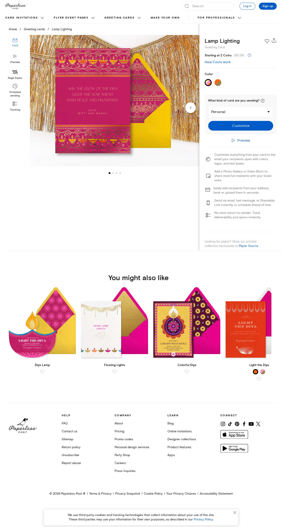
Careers (120, 463)
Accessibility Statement (216, 494)
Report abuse (71, 463)
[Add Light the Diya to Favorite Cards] (259, 378)
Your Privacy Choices (181, 494)
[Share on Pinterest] (237, 424)
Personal (218, 112)
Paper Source (248, 246)
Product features (179, 447)
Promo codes (124, 439)
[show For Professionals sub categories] (239, 18)
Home (13, 29)
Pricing (119, 431)
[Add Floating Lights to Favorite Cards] (114, 371)
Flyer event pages (71, 17)
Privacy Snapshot (127, 494)
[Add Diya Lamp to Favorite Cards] (42, 371)
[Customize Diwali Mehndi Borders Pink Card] (114, 100)
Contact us (69, 431)
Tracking (15, 109)
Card (15, 45)
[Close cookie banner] (234, 512)
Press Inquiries (125, 471)
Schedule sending (15, 94)
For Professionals (216, 17)
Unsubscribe (70, 455)
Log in (247, 6)
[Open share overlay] (274, 40)
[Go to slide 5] (120, 173)
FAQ (65, 423)
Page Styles (15, 78)
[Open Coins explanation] (249, 55)
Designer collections (181, 439)
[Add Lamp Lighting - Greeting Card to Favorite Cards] (267, 41)
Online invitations (179, 431)
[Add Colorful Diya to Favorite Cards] (186, 371)
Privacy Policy (203, 519)
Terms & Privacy (100, 494)
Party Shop (122, 455)
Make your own (165, 17)
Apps (171, 455)
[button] (262, 100)
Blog (170, 423)
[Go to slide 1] (109, 173)
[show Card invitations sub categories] (42, 18)
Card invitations (21, 17)
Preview (15, 62)
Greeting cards (119, 17)
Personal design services (132, 447)
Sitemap (67, 439)
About (119, 423)
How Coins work (218, 62)
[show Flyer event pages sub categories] (93, 18)
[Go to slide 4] (116, 173)
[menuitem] (25, 18)
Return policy (71, 447)
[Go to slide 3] (113, 173)
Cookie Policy (153, 494)
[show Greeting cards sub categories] (139, 18)
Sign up (267, 6)
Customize (240, 126)
